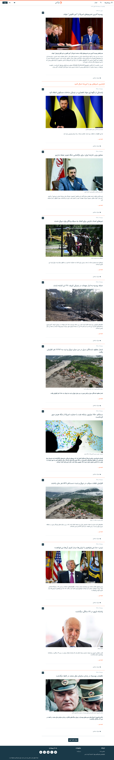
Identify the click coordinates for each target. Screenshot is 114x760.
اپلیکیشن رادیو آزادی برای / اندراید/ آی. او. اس (95, 754)
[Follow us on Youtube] (48, 752)
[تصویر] (14, 3)
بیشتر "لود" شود (73, 740)
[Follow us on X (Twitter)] (51, 752)
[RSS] (40, 752)
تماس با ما (102, 751)
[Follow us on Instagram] (44, 752)
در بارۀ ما (79, 751)
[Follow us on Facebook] (55, 752)
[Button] (97, 78)
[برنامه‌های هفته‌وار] (10, 3)
